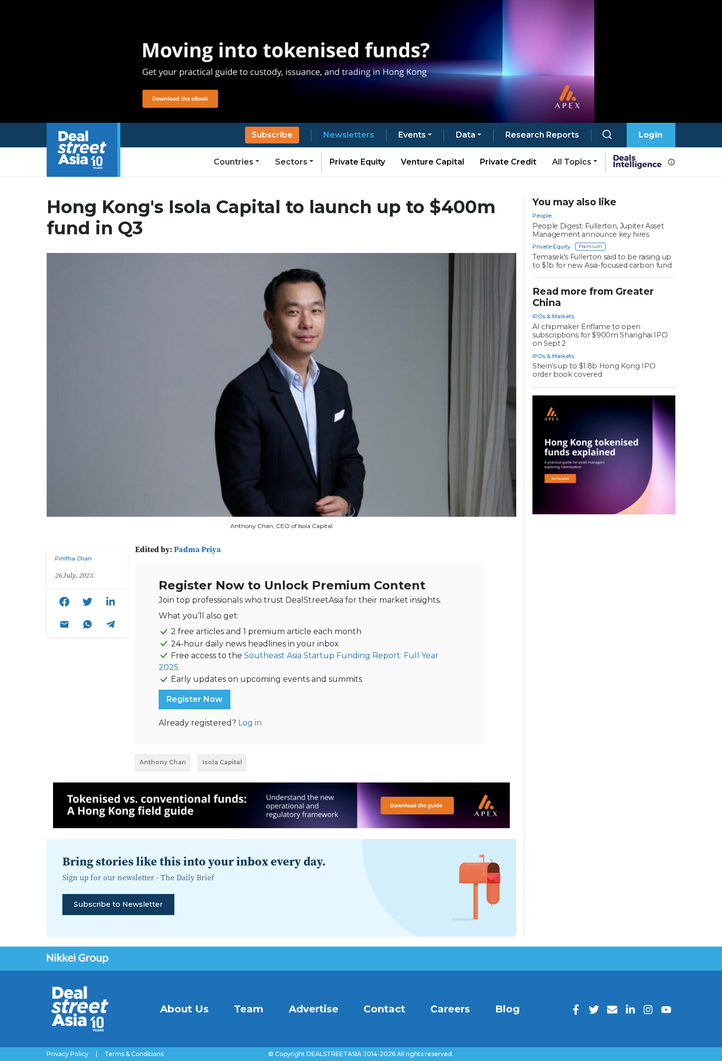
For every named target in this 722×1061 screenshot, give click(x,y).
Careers (450, 1009)
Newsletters (348, 135)
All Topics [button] (571, 162)
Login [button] (651, 135)
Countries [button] (233, 162)
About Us (184, 1009)
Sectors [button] (291, 162)
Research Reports (542, 135)
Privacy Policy (67, 1054)
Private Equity (357, 162)
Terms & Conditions (134, 1054)
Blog (507, 1009)
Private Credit (508, 162)
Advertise (313, 1009)
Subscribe (272, 135)
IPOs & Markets (553, 316)
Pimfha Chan (73, 558)
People (542, 215)
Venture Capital (432, 162)
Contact (384, 1009)
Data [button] (465, 135)
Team (248, 1009)
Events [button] (412, 135)
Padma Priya (197, 549)
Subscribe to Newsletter (118, 904)
